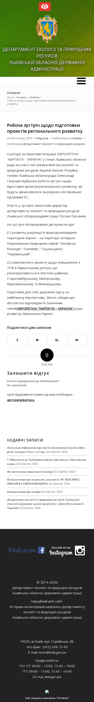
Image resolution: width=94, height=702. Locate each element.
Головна (21, 97)
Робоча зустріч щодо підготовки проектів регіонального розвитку (45, 128)
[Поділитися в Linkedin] (57, 340)
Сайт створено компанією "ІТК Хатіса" (47, 698)
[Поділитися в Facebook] (17, 340)
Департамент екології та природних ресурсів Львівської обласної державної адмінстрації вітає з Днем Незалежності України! (45, 504)
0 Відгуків (41, 138)
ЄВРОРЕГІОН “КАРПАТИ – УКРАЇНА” (45, 308)
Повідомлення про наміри (23, 492)
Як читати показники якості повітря (30, 472)
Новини (13, 92)
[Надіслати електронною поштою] (77, 340)
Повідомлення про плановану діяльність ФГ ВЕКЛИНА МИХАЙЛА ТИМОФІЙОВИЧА (43, 481)
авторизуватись (21, 400)
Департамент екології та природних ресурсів (54, 144)
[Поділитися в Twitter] (37, 340)
